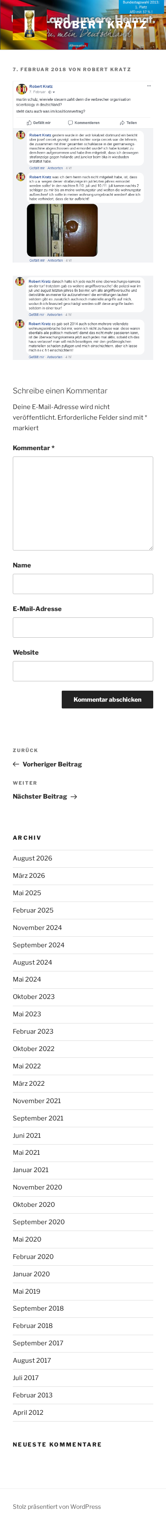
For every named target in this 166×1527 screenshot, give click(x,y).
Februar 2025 (33, 910)
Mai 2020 (27, 1239)
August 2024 (32, 962)
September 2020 (39, 1222)
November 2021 (37, 1101)
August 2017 (32, 1360)
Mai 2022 (27, 1066)
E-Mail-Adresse (37, 609)
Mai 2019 (26, 1291)
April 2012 (28, 1412)
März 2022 (29, 1083)
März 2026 (29, 876)
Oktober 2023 (34, 997)
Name (22, 565)
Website (26, 652)
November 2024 (37, 928)
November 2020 (37, 1187)
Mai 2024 (27, 979)
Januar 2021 (31, 1170)
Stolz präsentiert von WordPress (57, 1506)
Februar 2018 (33, 1326)
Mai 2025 (27, 893)
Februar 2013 (33, 1395)
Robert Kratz (101, 25)
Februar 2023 (33, 1031)
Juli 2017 (26, 1378)
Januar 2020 (31, 1274)
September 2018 (38, 1308)
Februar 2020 (33, 1257)
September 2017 (38, 1343)
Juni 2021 (27, 1136)
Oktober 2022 (33, 1049)
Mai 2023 (27, 1014)
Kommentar (33, 448)
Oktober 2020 (34, 1205)
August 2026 (32, 858)
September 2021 (38, 1118)
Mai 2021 (26, 1152)
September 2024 (39, 945)
